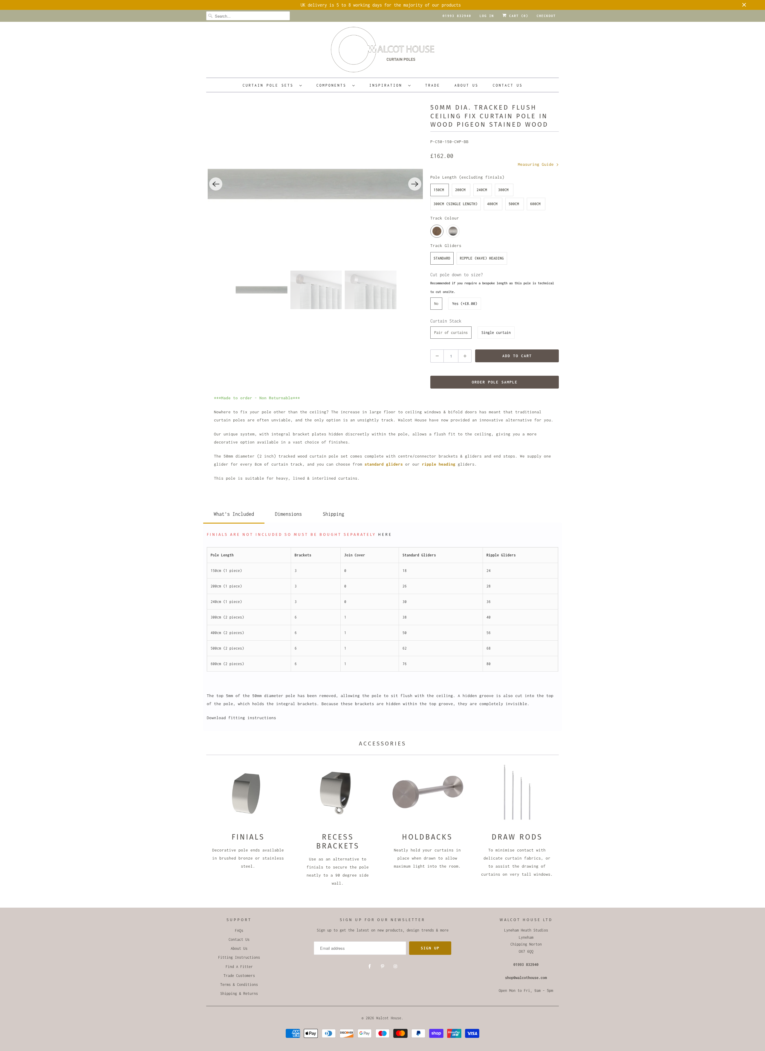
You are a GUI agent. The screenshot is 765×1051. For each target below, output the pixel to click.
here (385, 534)
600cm (535, 204)
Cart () (517, 16)
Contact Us (508, 85)
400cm (492, 204)
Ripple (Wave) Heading (482, 258)
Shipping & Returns (239, 993)
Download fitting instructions (241, 717)
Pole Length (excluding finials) (467, 177)
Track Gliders (445, 245)
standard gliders (384, 464)
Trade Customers (239, 975)
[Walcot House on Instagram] (395, 966)
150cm (439, 190)
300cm (503, 190)
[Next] (414, 184)
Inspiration (387, 85)
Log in (487, 16)
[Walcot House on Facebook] (370, 966)
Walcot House (388, 1018)
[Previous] (215, 184)
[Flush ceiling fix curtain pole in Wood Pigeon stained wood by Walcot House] (315, 184)
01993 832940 (457, 16)
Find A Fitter (239, 966)
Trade (432, 85)
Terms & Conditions (239, 984)
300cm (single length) (456, 204)
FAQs (239, 930)
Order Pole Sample (495, 382)
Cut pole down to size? (492, 283)
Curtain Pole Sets (269, 85)
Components (332, 85)
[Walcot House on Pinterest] (382, 966)
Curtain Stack (445, 320)
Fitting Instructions (239, 957)
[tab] (233, 513)
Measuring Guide (537, 164)
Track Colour (444, 218)
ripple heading (438, 464)
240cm (482, 190)
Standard (442, 258)
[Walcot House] (382, 51)
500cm (514, 204)
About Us (466, 85)
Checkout (546, 16)
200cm (460, 190)
